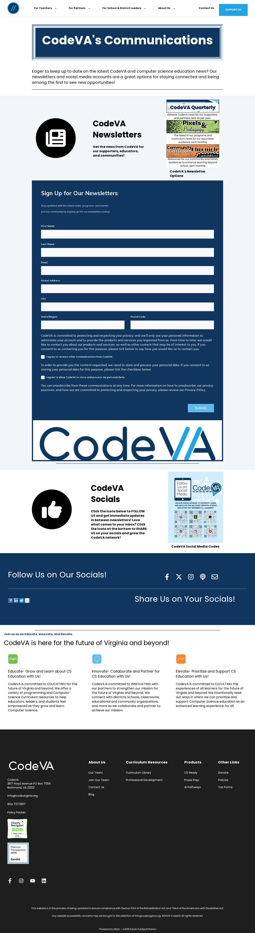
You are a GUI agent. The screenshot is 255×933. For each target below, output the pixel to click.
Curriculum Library (138, 772)
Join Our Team (98, 780)
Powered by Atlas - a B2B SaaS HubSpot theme (127, 929)
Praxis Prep (191, 780)
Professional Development (144, 780)
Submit (201, 408)
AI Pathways (192, 787)
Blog (91, 794)
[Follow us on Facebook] (167, 577)
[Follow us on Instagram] (191, 577)
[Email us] (215, 577)
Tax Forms (225, 787)
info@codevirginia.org (22, 796)
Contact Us (96, 787)
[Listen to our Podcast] (203, 577)
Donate (223, 772)
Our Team (95, 772)
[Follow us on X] (179, 577)
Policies (223, 780)
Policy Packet (16, 812)
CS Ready (190, 772)
